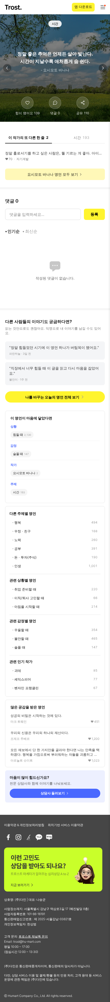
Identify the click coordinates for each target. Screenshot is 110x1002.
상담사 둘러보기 (53, 793)
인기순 (13, 231)
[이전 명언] (7, 68)
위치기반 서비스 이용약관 (65, 825)
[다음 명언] (103, 68)
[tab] (28, 139)
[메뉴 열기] (103, 7)
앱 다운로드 (83, 7)
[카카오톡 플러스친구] (39, 837)
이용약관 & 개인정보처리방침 (24, 825)
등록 (94, 214)
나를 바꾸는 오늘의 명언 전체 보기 (52, 397)
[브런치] (29, 837)
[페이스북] (8, 837)
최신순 (31, 231)
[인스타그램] (18, 837)
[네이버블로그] (49, 837)
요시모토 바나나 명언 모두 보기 (52, 174)
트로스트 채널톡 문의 (33, 936)
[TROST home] (13, 7)
